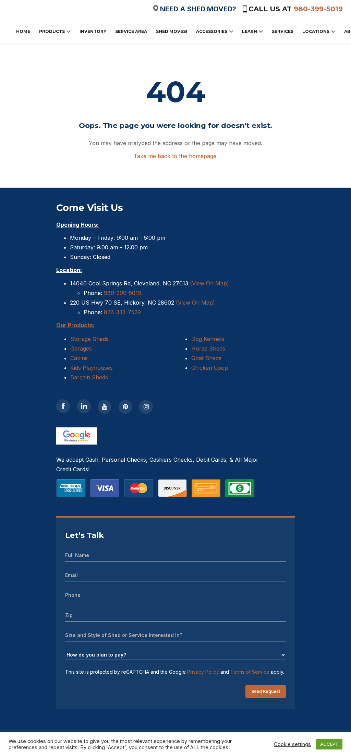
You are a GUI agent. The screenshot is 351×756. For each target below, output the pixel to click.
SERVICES (282, 31)
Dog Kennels (207, 338)
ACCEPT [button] (329, 744)
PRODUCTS (52, 31)
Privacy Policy (203, 672)
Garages (81, 348)
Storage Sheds (89, 338)
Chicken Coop (209, 367)
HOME (23, 31)
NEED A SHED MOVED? (198, 9)
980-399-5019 (318, 9)
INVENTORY (93, 31)
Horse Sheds (208, 348)
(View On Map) (209, 283)
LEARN (249, 31)
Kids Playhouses (91, 367)
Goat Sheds (206, 358)
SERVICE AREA (131, 31)
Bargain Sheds (89, 377)
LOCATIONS (315, 31)
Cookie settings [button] (292, 744)
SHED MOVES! (171, 31)
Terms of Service (249, 672)
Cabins (79, 358)
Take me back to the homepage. (176, 156)
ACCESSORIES (211, 31)
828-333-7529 (121, 312)
